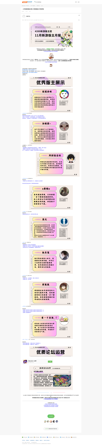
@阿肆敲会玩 (24, 178)
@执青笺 (24, 275)
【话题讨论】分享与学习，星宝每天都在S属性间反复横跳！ (33, 246)
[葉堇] (57, 421)
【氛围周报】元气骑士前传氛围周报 (29, 244)
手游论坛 (27, 5)
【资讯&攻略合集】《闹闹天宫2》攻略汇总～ (30, 344)
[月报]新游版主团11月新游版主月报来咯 (33, 9)
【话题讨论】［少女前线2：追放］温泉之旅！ (30, 278)
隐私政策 (37, 440)
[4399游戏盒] (37, 2)
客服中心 (41, 440)
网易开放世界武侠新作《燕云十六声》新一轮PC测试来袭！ (33, 115)
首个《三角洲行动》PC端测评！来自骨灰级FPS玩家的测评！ (33, 150)
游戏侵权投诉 (32, 440)
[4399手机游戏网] (27, 2)
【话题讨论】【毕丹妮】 (27, 279)
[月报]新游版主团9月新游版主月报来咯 (51, 406)
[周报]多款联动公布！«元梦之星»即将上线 (30, 214)
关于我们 (23, 440)
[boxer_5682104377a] (45, 421)
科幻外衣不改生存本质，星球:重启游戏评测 (30, 183)
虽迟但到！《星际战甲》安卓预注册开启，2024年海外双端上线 (34, 118)
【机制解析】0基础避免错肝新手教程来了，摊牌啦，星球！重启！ (34, 147)
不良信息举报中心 (34, 442)
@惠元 (23, 242)
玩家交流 (38, 5)
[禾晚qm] (48, 421)
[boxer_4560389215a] (51, 421)
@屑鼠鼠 (24, 306)
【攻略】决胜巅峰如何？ (27, 312)
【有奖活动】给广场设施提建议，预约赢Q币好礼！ (31, 247)
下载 (50, 361)
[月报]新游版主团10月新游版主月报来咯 (51, 405)
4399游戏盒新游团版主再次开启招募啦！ (51, 51)
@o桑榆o (24, 211)
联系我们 (27, 440)
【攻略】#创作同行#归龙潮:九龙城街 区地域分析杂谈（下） (33, 311)
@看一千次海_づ (25, 339)
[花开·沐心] (54, 421)
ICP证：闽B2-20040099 (26, 442)
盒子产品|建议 (33, 5)
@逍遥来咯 (24, 113)
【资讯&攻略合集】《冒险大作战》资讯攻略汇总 (31, 343)
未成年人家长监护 (47, 440)
